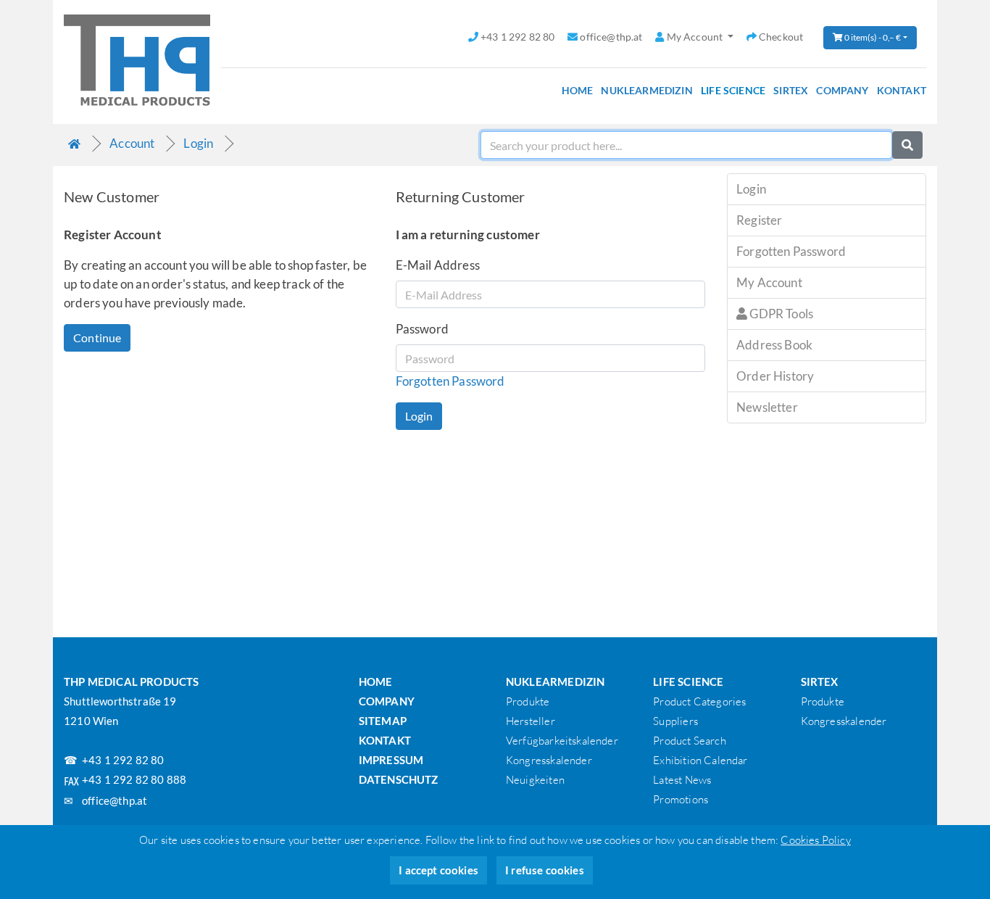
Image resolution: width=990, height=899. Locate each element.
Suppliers (675, 721)
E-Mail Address (438, 265)
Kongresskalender (549, 760)
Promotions (680, 799)
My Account (769, 282)
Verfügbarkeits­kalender (562, 740)
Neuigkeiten (535, 780)
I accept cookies (438, 870)
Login (198, 143)
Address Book (774, 344)
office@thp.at (114, 800)
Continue (97, 337)
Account (131, 143)
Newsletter (767, 407)
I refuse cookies (544, 870)
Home (578, 90)
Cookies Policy (815, 840)
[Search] (907, 145)
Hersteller (530, 721)
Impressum (391, 759)
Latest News (682, 780)
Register (759, 220)
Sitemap (383, 720)
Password (422, 328)
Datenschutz (398, 779)
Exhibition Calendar (700, 760)
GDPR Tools (780, 313)
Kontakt (901, 90)
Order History (775, 376)
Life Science (733, 90)
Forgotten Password (450, 381)
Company (842, 90)
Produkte (527, 701)
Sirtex (790, 90)
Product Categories (699, 701)
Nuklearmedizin (646, 90)
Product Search (689, 740)
